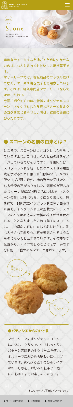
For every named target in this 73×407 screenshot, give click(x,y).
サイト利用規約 (14, 401)
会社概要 (35, 401)
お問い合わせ (54, 401)
